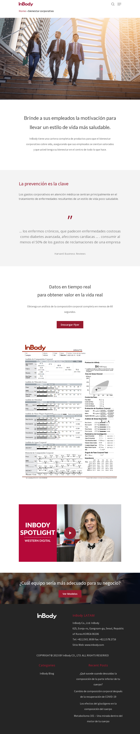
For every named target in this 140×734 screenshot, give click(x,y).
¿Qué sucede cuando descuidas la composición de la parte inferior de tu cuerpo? (98, 679)
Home (22, 11)
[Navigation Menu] (119, 4)
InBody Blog (47, 673)
